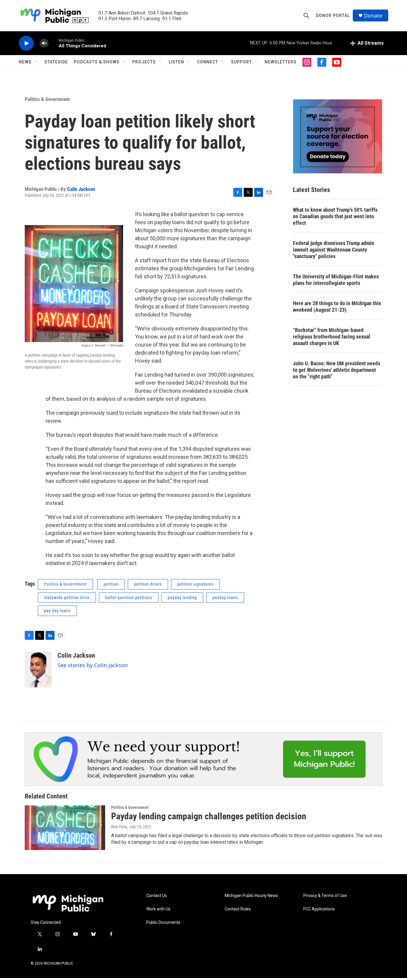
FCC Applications (319, 909)
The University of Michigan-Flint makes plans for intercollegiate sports (336, 279)
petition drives (148, 584)
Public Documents (163, 922)
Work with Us (158, 909)
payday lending (182, 597)
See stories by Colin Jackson (93, 665)
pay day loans (57, 610)
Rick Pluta (119, 826)
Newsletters (280, 62)
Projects (144, 62)
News (25, 62)
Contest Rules (238, 909)
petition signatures (195, 584)
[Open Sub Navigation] (36, 62)
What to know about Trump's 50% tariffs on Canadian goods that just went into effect (335, 216)
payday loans (225, 597)
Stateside (56, 62)
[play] (26, 43)
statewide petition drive (67, 597)
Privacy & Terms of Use (325, 895)
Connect (207, 62)
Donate (373, 16)
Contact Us (156, 895)
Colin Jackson (81, 189)
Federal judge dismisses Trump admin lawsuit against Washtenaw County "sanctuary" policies (333, 249)
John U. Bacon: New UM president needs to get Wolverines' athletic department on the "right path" (336, 370)
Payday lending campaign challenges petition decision (208, 816)
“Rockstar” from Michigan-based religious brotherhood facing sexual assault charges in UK (331, 336)
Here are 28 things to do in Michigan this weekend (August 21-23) (337, 306)
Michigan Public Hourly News (251, 895)
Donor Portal (333, 15)
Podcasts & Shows (96, 62)
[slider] (54, 43)
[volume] (44, 43)
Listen (176, 62)
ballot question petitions (128, 597)
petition (111, 584)
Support (241, 62)
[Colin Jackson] (38, 669)
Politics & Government (47, 99)
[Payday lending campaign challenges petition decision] (65, 827)
